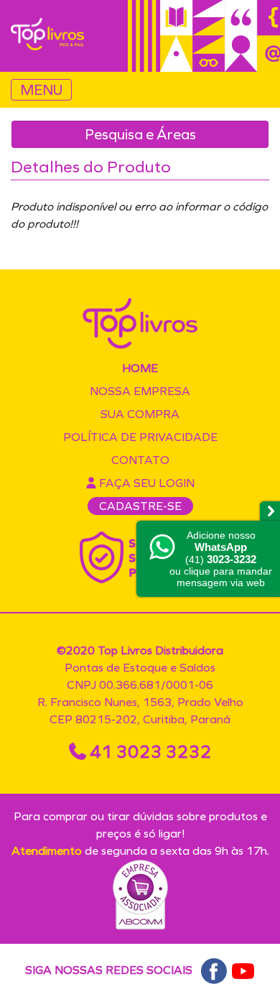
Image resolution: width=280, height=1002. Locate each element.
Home (140, 368)
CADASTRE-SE (140, 506)
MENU (41, 89)
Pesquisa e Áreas (140, 134)
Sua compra (140, 414)
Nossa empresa (140, 391)
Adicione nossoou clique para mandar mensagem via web (220, 558)
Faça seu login (145, 483)
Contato (140, 460)
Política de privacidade (140, 437)
